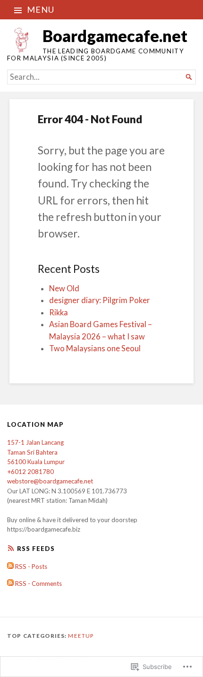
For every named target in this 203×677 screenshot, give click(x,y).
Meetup (80, 636)
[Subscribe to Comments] (10, 583)
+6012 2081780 (30, 471)
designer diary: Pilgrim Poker (99, 300)
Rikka (58, 312)
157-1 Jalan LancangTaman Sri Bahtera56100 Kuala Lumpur (36, 452)
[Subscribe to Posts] (10, 566)
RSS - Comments (38, 583)
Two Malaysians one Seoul (95, 348)
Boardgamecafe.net (114, 35)
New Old (64, 288)
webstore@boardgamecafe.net (50, 481)
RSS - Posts (31, 566)
